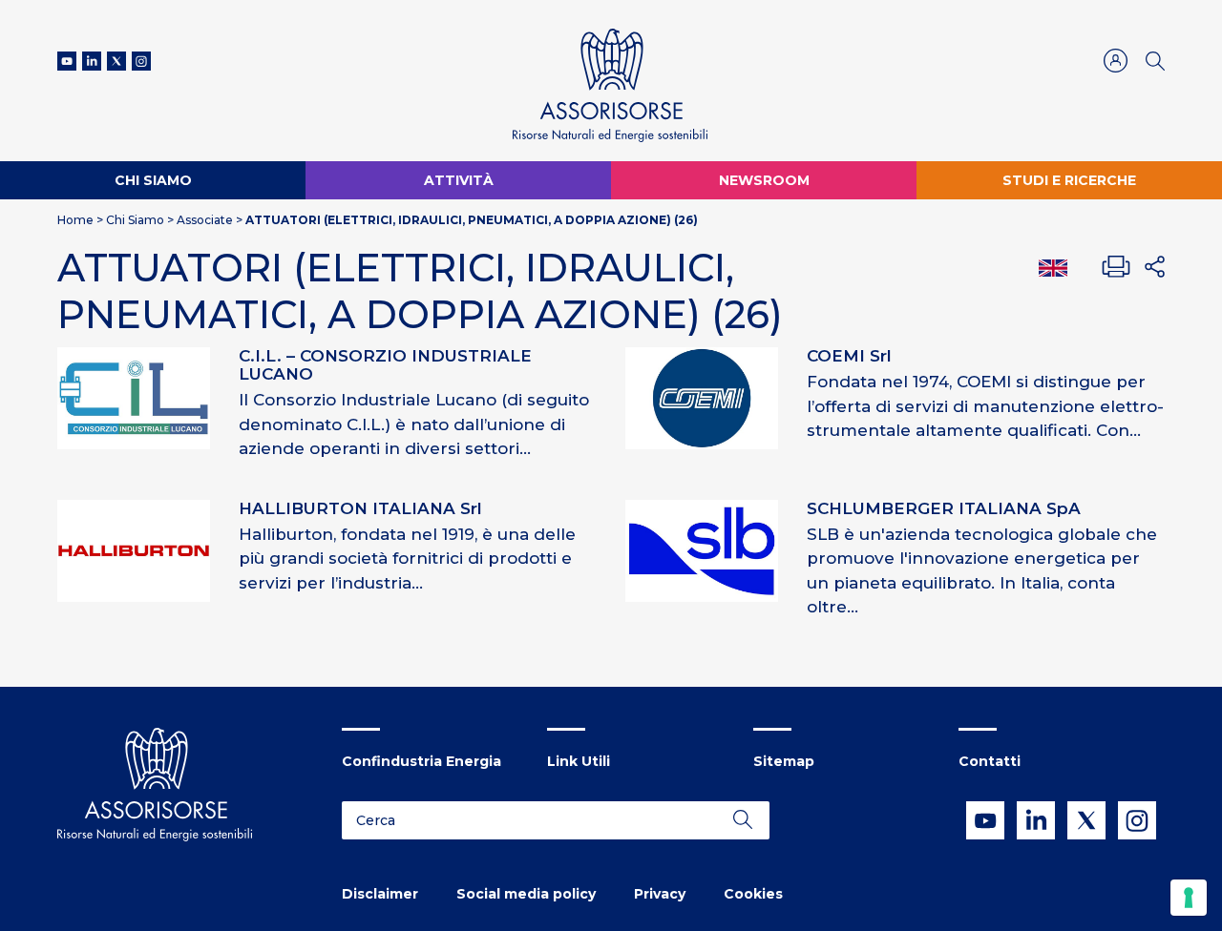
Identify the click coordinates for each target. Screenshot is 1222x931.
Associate (205, 220)
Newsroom (764, 180)
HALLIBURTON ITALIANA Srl (360, 508)
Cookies (753, 893)
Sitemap (783, 761)
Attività (459, 180)
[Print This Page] (1116, 267)
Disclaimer (380, 893)
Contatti (990, 761)
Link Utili (578, 761)
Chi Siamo (153, 180)
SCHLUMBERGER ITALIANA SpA (944, 508)
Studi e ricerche (1069, 180)
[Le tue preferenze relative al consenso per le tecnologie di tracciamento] (1188, 897)
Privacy (659, 893)
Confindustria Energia (421, 761)
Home (75, 220)
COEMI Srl (849, 355)
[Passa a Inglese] (1053, 267)
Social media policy (526, 893)
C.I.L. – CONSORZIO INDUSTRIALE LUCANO (385, 364)
